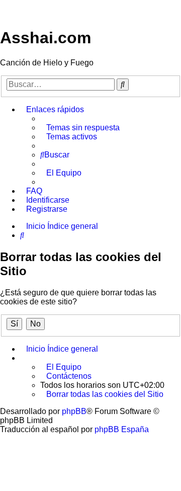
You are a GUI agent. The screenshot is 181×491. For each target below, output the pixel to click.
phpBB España (122, 429)
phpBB (74, 411)
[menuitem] (80, 127)
